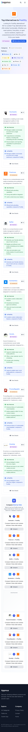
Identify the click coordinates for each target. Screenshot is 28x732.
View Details (14, 163)
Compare (15, 529)
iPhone (18, 61)
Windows (7, 54)
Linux (6, 57)
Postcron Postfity (14, 539)
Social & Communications (16, 48)
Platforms (4, 713)
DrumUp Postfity (14, 658)
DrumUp (12, 444)
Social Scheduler (12, 334)
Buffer (11, 222)
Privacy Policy (19, 710)
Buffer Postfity (14, 559)
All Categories (5, 710)
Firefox (7, 68)
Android (7, 61)
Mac (17, 54)
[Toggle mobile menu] (25, 2)
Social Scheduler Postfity (14, 619)
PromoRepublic (14, 389)
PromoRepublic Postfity (14, 639)
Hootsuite (13, 112)
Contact (17, 713)
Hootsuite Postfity (14, 520)
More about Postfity (19, 41)
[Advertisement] (14, 89)
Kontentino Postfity (14, 578)
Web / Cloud (18, 57)
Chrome (16, 65)
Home (17, 716)
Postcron (12, 172)
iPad (6, 65)
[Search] (20, 2)
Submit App (4, 716)
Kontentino (13, 281)
